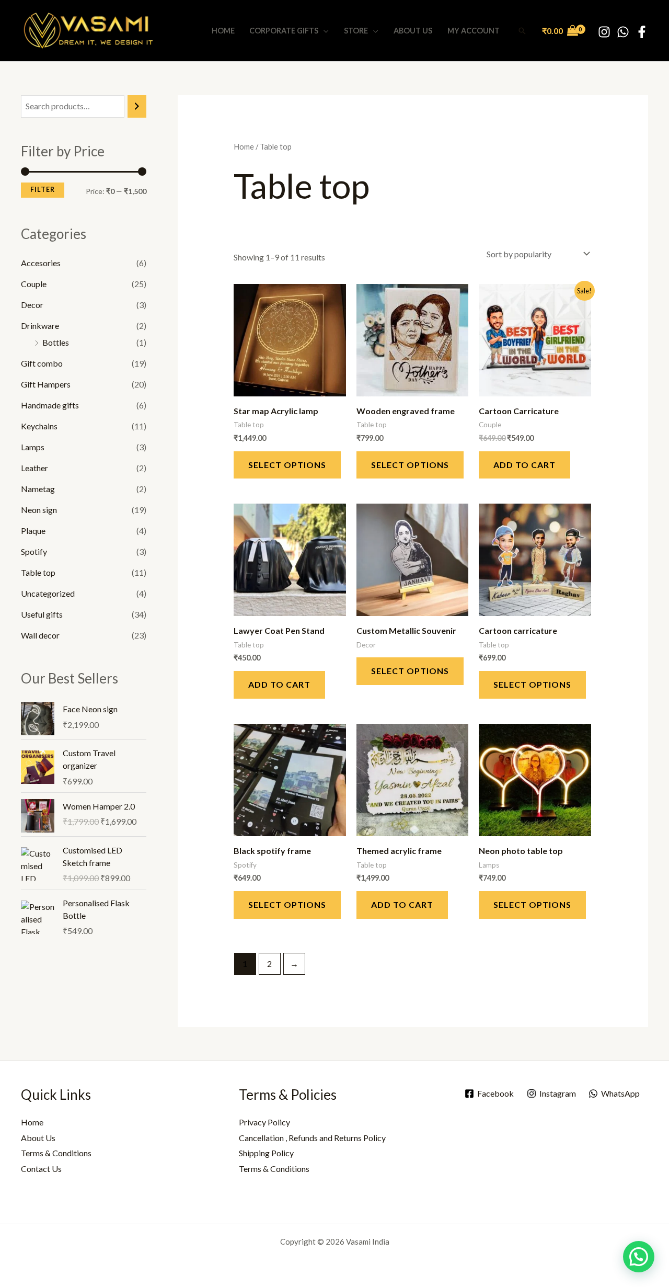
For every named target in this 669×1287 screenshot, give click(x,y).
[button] (522, 31)
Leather (34, 468)
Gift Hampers (46, 384)
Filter (42, 189)
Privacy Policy (264, 1122)
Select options (287, 465)
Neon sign (39, 510)
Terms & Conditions (56, 1153)
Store (356, 30)
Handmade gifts (50, 405)
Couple (34, 284)
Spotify (34, 551)
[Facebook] (642, 32)
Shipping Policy (266, 1153)
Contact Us (41, 1169)
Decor (32, 305)
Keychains (39, 426)
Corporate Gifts (283, 30)
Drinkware (40, 326)
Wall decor (40, 635)
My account (473, 30)
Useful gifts (42, 614)
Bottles (55, 342)
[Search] (137, 106)
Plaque (33, 531)
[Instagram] (604, 32)
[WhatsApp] (623, 32)
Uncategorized (48, 593)
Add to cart (524, 465)
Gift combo (42, 363)
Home (223, 30)
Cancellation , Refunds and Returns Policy (312, 1138)
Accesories (41, 263)
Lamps (32, 447)
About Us (413, 30)
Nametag (38, 489)
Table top (38, 572)
